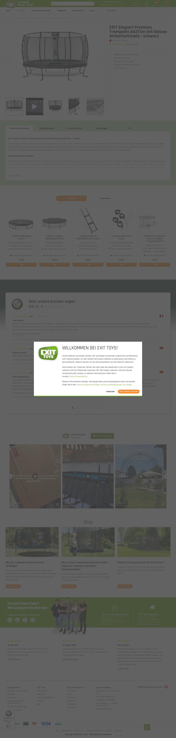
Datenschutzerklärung (78, 376)
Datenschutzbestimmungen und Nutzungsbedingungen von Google (104, 384)
